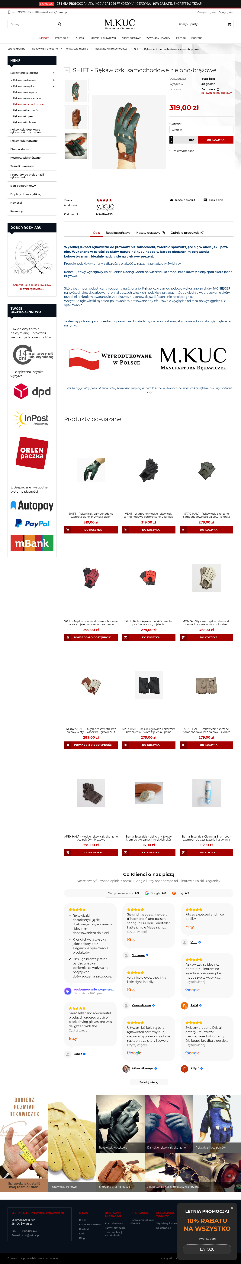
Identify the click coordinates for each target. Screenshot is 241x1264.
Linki (82, 1233)
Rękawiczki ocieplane (25, 92)
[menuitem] (44, 37)
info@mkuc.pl (25, 1235)
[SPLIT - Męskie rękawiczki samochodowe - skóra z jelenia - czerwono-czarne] (91, 578)
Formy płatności (115, 1227)
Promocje (17, 211)
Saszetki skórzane (22, 166)
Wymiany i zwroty (167, 1223)
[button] (184, 200)
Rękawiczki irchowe (24, 122)
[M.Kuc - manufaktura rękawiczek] (131, 207)
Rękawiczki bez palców (26, 110)
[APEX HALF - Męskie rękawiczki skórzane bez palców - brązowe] (91, 793)
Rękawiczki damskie (24, 80)
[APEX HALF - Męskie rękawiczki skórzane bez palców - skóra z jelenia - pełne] (149, 685)
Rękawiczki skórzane (24, 73)
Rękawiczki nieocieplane (27, 98)
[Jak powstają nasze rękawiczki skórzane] (193, 1172)
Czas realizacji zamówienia (114, 1234)
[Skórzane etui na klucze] (120, 1172)
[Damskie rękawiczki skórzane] (169, 1124)
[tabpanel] (148, 324)
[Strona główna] (120, 24)
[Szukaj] (59, 24)
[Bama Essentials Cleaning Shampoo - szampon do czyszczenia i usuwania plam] (206, 793)
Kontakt (84, 1228)
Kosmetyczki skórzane (25, 157)
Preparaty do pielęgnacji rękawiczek (27, 176)
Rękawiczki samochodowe (28, 104)
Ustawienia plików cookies (142, 1221)
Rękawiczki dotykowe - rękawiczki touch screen (26, 131)
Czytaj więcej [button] (137, 932)
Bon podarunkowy (23, 185)
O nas (82, 1219)
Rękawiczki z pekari (24, 116)
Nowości (16, 202)
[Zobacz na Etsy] (131, 940)
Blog (82, 1238)
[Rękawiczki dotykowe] (120, 1124)
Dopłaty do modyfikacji (26, 194)
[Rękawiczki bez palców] (217, 1124)
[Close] (232, 1208)
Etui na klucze (19, 149)
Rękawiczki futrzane (24, 140)
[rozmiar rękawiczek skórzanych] (32, 254)
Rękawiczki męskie (23, 86)
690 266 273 (24, 1230)
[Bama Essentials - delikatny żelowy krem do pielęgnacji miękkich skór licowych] (149, 793)
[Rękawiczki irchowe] (72, 1143)
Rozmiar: (175, 124)
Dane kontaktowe (90, 1224)
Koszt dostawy (114, 1223)
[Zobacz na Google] (192, 990)
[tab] (96, 232)
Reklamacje (163, 1227)
